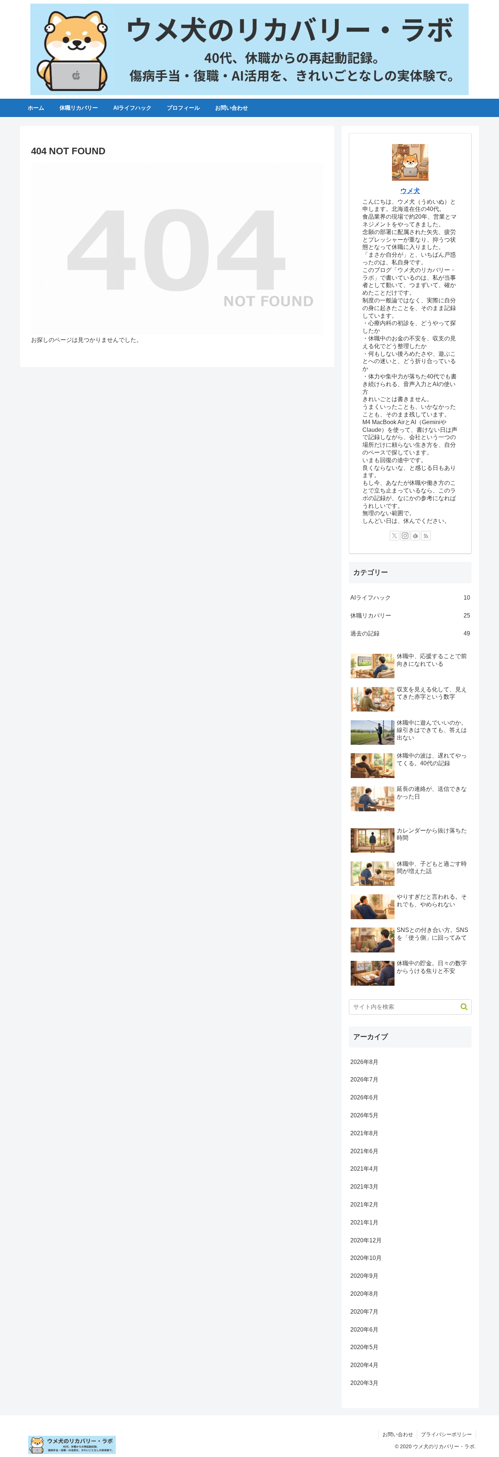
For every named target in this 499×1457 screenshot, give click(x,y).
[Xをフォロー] (394, 535)
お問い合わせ (397, 1434)
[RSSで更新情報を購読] (426, 535)
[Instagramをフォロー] (405, 535)
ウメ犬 (410, 191)
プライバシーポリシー (446, 1434)
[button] (460, 1007)
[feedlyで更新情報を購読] (415, 535)
